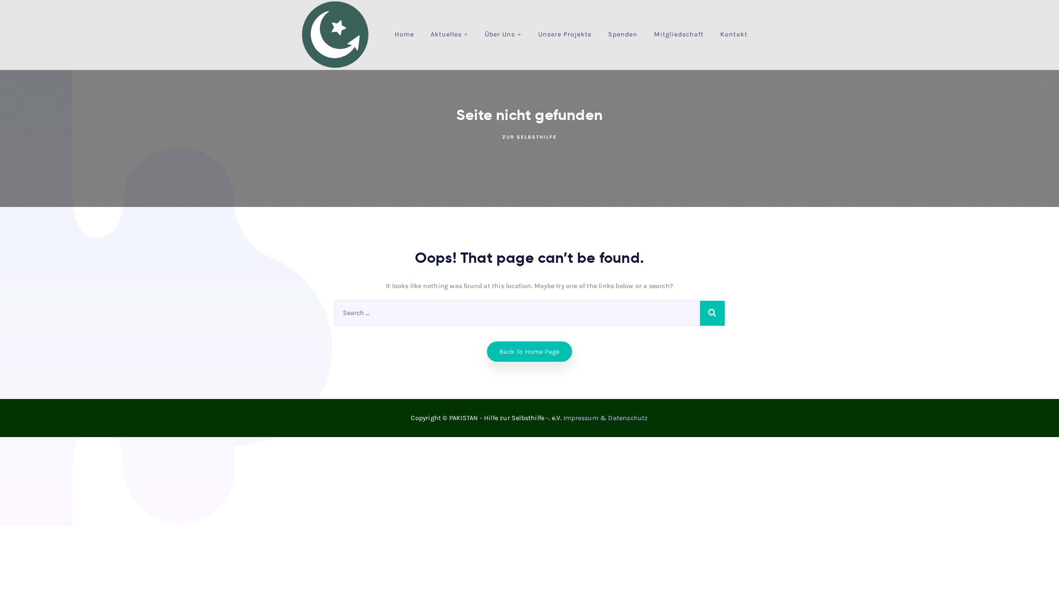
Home (404, 34)
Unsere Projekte (565, 34)
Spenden (622, 34)
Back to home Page (529, 352)
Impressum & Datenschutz (605, 418)
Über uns (500, 34)
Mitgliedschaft (679, 34)
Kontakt (734, 34)
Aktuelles (446, 34)
